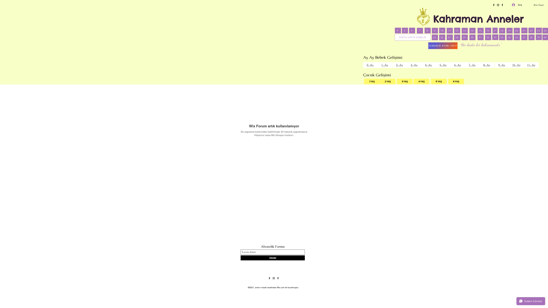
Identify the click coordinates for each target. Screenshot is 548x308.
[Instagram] (498, 5)
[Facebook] (493, 5)
